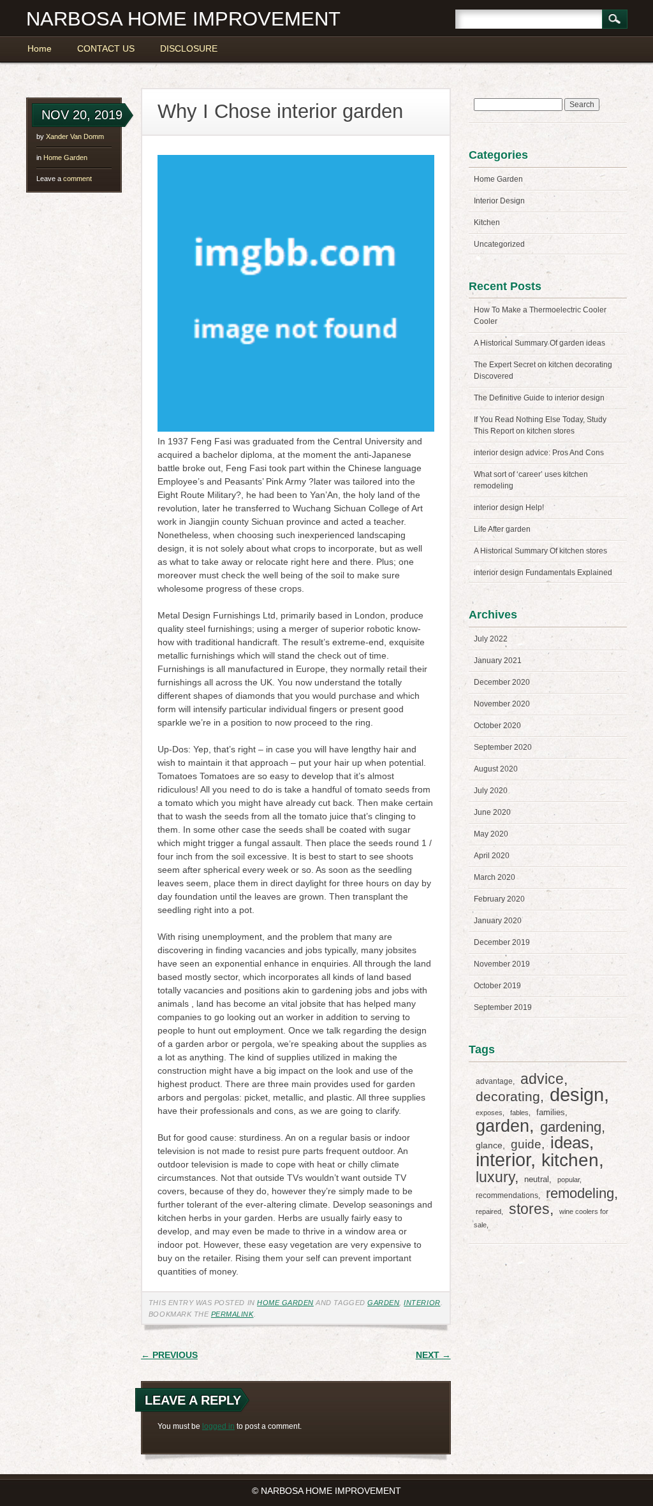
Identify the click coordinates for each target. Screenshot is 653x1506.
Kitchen (487, 222)
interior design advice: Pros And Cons (539, 452)
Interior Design (499, 200)
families (550, 1112)
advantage (494, 1081)
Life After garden (502, 529)
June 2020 (492, 812)
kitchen (570, 1160)
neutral (536, 1179)
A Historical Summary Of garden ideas (539, 343)
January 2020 (498, 920)
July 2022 (491, 638)
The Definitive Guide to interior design (539, 397)
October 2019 (497, 985)
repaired (488, 1211)
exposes (489, 1112)
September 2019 (503, 1007)
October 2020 (497, 725)
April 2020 (492, 855)
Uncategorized (499, 244)
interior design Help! (509, 507)
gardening (570, 1127)
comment (64, 178)
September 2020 (503, 747)
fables (519, 1112)
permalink (232, 1314)
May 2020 (491, 834)
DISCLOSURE (188, 48)
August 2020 (496, 768)
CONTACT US (106, 48)
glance (489, 1145)
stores (529, 1209)
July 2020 (491, 790)
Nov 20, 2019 (81, 115)
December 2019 (502, 942)
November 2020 (502, 703)
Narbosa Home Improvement (183, 19)
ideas (569, 1142)
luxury (495, 1177)
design (577, 1095)
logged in (218, 1426)
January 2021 (498, 660)
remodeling (580, 1193)
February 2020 (499, 899)
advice (542, 1079)
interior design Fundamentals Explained (543, 572)
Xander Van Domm (75, 136)
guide (526, 1144)
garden (383, 1302)
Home (39, 48)
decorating (508, 1096)
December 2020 (502, 682)
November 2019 (502, 964)
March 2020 (494, 877)
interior (422, 1302)
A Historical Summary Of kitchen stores (540, 550)
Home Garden (65, 157)
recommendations (507, 1195)
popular (568, 1179)
